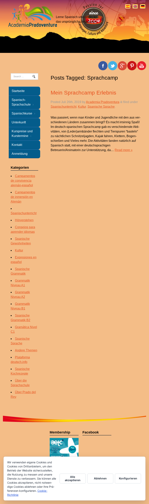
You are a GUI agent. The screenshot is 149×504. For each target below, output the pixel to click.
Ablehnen (100, 478)
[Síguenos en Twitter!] (112, 65)
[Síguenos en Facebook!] (141, 65)
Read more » (124, 150)
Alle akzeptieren (73, 478)
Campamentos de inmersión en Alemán (23, 197)
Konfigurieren (128, 478)
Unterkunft (19, 122)
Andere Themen (26, 350)
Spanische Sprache (101, 106)
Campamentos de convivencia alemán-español (23, 180)
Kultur (82, 106)
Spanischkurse (22, 113)
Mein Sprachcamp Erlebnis (83, 93)
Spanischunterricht (63, 106)
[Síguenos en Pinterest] (132, 65)
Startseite (18, 91)
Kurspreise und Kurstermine (22, 134)
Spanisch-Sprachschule (21, 102)
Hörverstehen (24, 220)
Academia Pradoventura (102, 102)
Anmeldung (20, 153)
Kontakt (17, 144)
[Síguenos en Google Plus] (122, 65)
